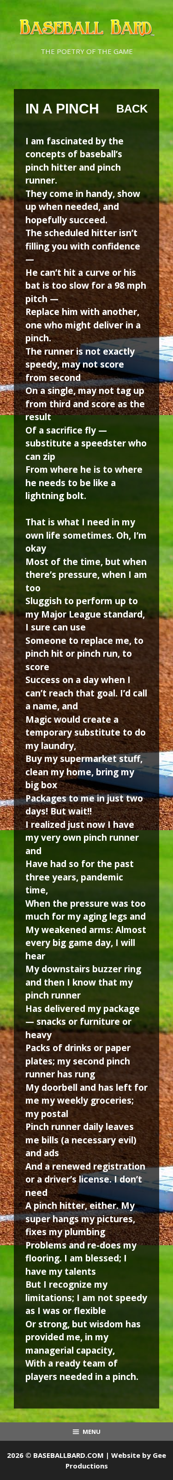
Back (132, 108)
